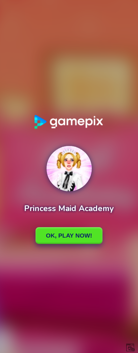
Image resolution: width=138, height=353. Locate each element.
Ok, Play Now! (69, 235)
